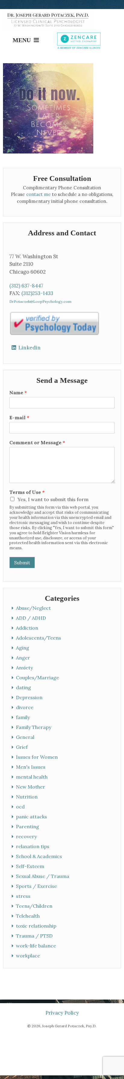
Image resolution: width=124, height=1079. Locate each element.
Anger (23, 658)
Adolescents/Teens (39, 638)
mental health (32, 777)
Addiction (27, 628)
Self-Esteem (30, 866)
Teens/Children (34, 906)
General (25, 737)
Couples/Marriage (38, 677)
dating (24, 687)
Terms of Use (27, 492)
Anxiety (25, 668)
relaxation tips (33, 846)
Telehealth (28, 916)
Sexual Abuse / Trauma (43, 876)
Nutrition (27, 797)
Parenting (28, 826)
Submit (22, 563)
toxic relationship (36, 926)
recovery (27, 836)
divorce (25, 707)
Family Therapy (34, 727)
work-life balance (36, 946)
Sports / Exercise (37, 886)
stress (23, 896)
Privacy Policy (62, 1012)
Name (18, 392)
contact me (38, 194)
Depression (29, 697)
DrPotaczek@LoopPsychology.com (40, 301)
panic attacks (32, 817)
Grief (22, 747)
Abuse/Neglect (34, 608)
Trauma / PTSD (35, 936)
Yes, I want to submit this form (52, 499)
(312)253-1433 (37, 293)
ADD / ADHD (31, 618)
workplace (28, 956)
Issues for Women (37, 757)
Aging (23, 648)
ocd (21, 807)
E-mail (19, 417)
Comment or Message (37, 442)
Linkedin (29, 347)
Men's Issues (31, 767)
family (23, 717)
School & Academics (39, 856)
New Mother (31, 787)
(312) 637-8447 (26, 285)
